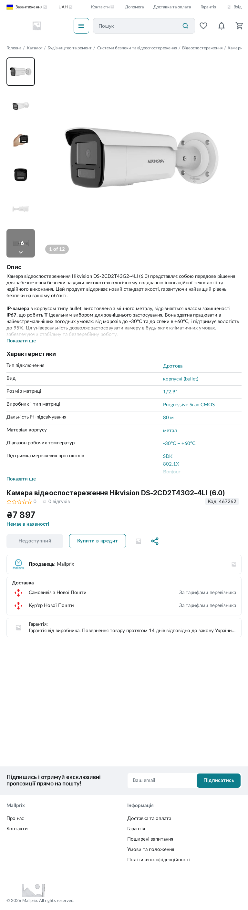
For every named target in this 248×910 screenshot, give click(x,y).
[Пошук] (185, 26)
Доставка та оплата (172, 7)
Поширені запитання (150, 839)
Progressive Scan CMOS (189, 404)
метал (170, 430)
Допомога (134, 7)
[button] (138, 541)
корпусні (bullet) (180, 379)
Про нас (15, 818)
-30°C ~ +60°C (179, 443)
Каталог (34, 48)
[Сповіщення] (221, 25)
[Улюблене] (203, 25)
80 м (168, 417)
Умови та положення (150, 849)
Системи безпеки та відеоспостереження (137, 48)
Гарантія (208, 7)
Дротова (172, 366)
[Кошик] (239, 25)
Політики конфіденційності (158, 859)
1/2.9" (170, 391)
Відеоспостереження (202, 48)
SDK (167, 456)
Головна (13, 48)
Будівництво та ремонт (69, 48)
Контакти (17, 828)
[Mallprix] (37, 26)
